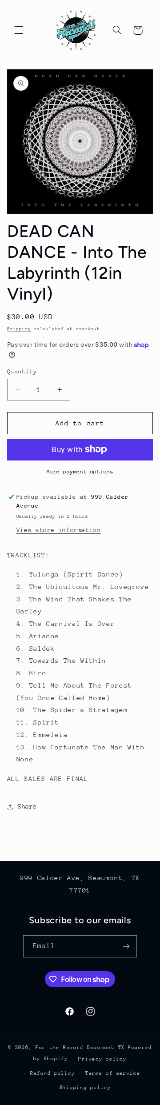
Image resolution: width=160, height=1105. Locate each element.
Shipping (19, 329)
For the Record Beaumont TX (80, 1047)
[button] (18, 30)
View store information (58, 529)
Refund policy (52, 1073)
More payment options (80, 471)
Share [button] (27, 806)
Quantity (22, 371)
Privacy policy (102, 1059)
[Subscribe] (126, 946)
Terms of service (112, 1073)
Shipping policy (85, 1087)
